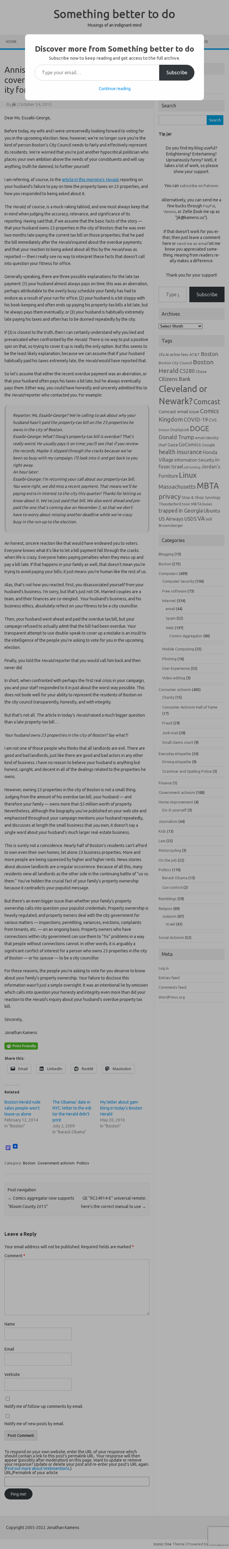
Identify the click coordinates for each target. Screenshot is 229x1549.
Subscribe (176, 72)
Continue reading (115, 88)
